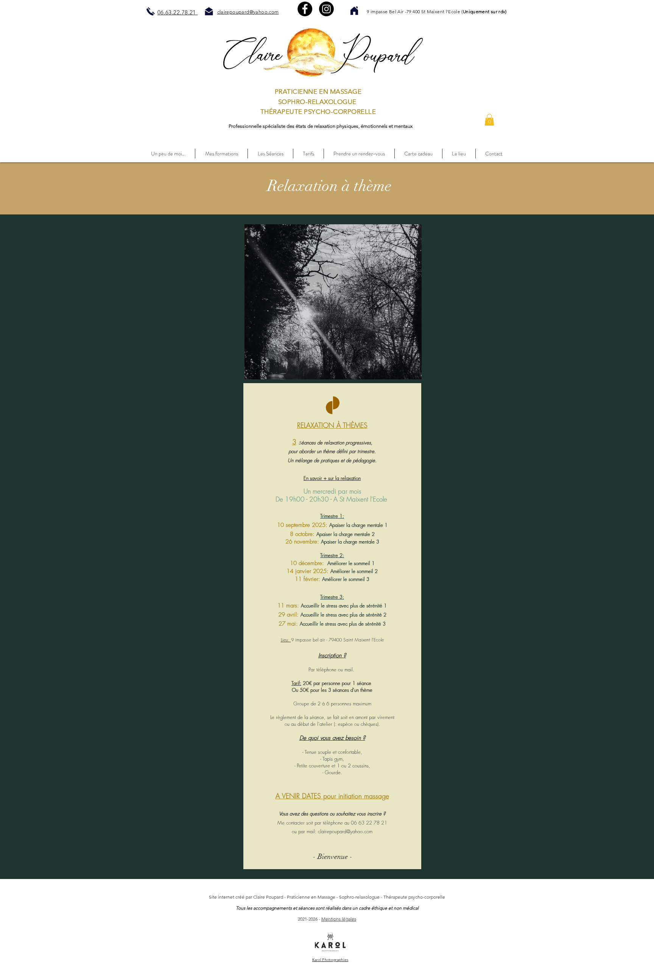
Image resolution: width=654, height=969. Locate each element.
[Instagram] (326, 9)
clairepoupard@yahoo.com (345, 831)
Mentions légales (338, 919)
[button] (489, 120)
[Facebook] (304, 9)
